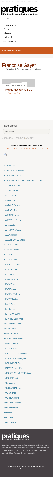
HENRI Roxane (10, 289)
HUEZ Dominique (11, 408)
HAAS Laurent (9, 166)
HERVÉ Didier (10, 329)
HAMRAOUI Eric (10, 210)
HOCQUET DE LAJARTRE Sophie (18, 373)
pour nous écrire (9, 41)
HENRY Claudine (11, 299)
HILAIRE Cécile (10, 348)
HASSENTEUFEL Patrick (14, 240)
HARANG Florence (11, 215)
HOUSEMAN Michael (12, 388)
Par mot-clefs (20, 138)
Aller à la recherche (32, 2)
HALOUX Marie (10, 195)
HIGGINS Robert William (13, 339)
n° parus (6, 29)
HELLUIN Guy (9, 274)
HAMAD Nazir (9, 200)
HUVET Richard (10, 422)
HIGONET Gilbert (11, 343)
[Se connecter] (48, 18)
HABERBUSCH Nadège (14, 171)
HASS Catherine (10, 235)
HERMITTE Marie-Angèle (14, 319)
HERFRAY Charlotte (12, 314)
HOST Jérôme (9, 383)
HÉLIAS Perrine (10, 269)
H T (5, 161)
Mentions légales (13, 467)
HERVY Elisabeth (11, 334)
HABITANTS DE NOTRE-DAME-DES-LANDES (23, 181)
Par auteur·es (7, 138)
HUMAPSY (8, 418)
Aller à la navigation (7, 2)
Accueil (3, 50)
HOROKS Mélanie (11, 378)
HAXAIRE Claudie (11, 250)
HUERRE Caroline (11, 398)
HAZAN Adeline (10, 260)
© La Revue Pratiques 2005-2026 (35, 467)
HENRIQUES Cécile (12, 294)
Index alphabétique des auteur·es (26, 146)
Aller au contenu (20, 2)
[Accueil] (19, 10)
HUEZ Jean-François (12, 403)
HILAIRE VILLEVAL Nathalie (15, 353)
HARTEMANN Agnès (12, 230)
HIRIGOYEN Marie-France (14, 368)
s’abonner (7, 33)
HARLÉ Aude (9, 225)
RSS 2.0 (21, 467)
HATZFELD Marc (11, 245)
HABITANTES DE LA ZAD (14, 176)
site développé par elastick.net (26, 469)
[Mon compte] (44, 18)
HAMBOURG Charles (12, 205)
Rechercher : (11, 125)
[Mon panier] (40, 18)
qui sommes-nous (10, 25)
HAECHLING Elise (11, 190)
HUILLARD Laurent (11, 413)
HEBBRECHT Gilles (12, 264)
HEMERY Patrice (11, 279)
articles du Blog (9, 37)
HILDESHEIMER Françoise (15, 358)
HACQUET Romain (12, 186)
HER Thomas (9, 309)
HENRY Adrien (10, 304)
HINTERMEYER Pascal (13, 363)
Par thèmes (30, 138)
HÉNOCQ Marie (10, 284)
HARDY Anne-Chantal (13, 220)
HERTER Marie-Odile (12, 324)
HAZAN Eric (9, 255)
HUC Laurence (10, 393)
